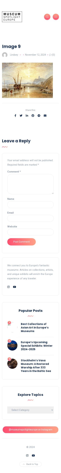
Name (10, 198)
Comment (14, 171)
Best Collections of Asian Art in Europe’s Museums (35, 327)
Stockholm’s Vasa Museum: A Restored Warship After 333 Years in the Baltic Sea (36, 366)
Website (12, 226)
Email (10, 212)
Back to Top (32, 464)
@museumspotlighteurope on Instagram (30, 429)
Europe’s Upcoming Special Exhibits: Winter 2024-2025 (37, 345)
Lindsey (14, 54)
